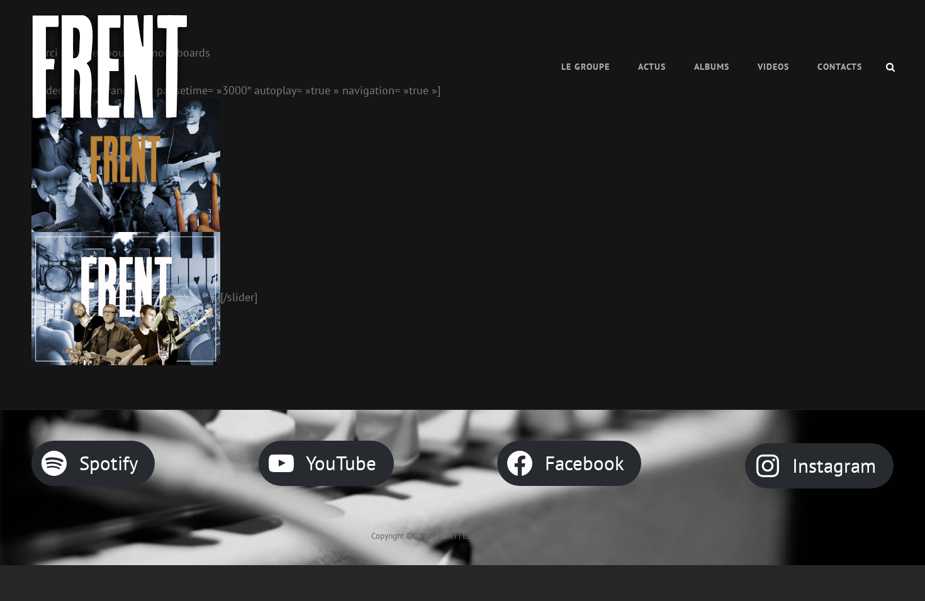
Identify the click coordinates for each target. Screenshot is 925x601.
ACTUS (652, 66)
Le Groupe (585, 66)
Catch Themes (529, 536)
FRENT (445, 536)
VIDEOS (773, 66)
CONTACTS (839, 66)
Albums (711, 66)
